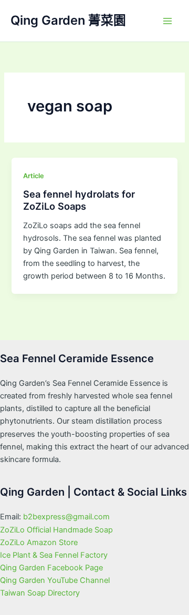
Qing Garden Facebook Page (51, 567)
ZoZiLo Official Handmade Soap (56, 530)
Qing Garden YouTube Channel (55, 580)
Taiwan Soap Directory (40, 593)
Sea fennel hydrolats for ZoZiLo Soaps (79, 200)
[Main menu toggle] (167, 21)
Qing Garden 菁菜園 (68, 20)
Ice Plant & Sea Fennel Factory (54, 555)
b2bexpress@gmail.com (66, 516)
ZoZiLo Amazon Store (39, 542)
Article (33, 176)
